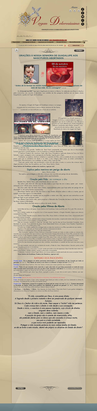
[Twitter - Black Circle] (82, 13)
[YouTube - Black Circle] (82, 16)
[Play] (70, 11)
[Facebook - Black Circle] (82, 9)
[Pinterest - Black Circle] (82, 20)
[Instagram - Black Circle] (82, 24)
